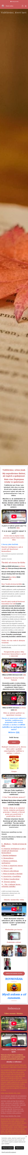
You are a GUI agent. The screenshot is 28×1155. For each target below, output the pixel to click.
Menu (25, 6)
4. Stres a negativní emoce (12, 866)
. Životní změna (9, 882)
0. (3, 844)
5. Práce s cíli (7, 868)
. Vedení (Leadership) (10, 879)
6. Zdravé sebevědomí (10, 871)
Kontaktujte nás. (7, 647)
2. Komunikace (7, 858)
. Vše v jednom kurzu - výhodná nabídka (12, 885)
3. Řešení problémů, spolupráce (9, 862)
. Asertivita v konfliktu (11, 876)
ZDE (6, 568)
